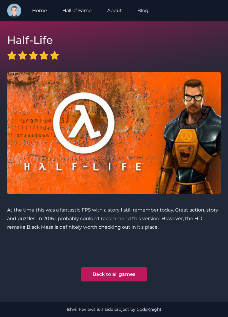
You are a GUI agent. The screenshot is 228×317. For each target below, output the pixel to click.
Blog (142, 10)
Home (39, 10)
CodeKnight (149, 309)
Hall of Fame (77, 10)
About (114, 10)
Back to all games (114, 274)
